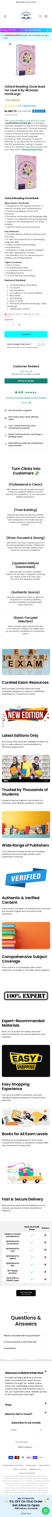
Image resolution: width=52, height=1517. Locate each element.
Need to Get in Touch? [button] (18, 1414)
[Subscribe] (40, 1430)
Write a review (26, 380)
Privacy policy (31, 1465)
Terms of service (20, 1469)
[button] (5, 16)
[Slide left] (39, 344)
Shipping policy (35, 1469)
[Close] (48, 1499)
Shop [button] (8, 1404)
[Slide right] (43, 344)
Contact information (27, 1473)
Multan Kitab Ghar (16, 1465)
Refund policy (44, 1465)
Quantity (9, 319)
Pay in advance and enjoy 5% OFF (18, 30)
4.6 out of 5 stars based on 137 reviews (26, 397)
